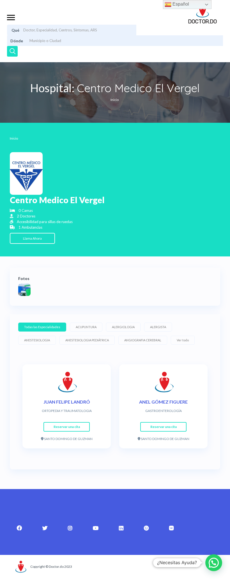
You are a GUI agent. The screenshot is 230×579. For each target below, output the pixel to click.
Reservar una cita (67, 427)
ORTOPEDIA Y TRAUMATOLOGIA (67, 411)
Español (180, 4)
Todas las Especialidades (42, 327)
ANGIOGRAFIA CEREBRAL (142, 340)
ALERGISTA (158, 327)
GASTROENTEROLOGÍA (163, 411)
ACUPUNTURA (86, 327)
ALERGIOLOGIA (123, 327)
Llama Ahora (32, 238)
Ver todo (183, 340)
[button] (213, 562)
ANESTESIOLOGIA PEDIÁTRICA (87, 340)
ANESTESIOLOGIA (37, 340)
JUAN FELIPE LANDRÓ (66, 401)
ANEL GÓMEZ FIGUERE (163, 401)
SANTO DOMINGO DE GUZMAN (68, 439)
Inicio (115, 100)
